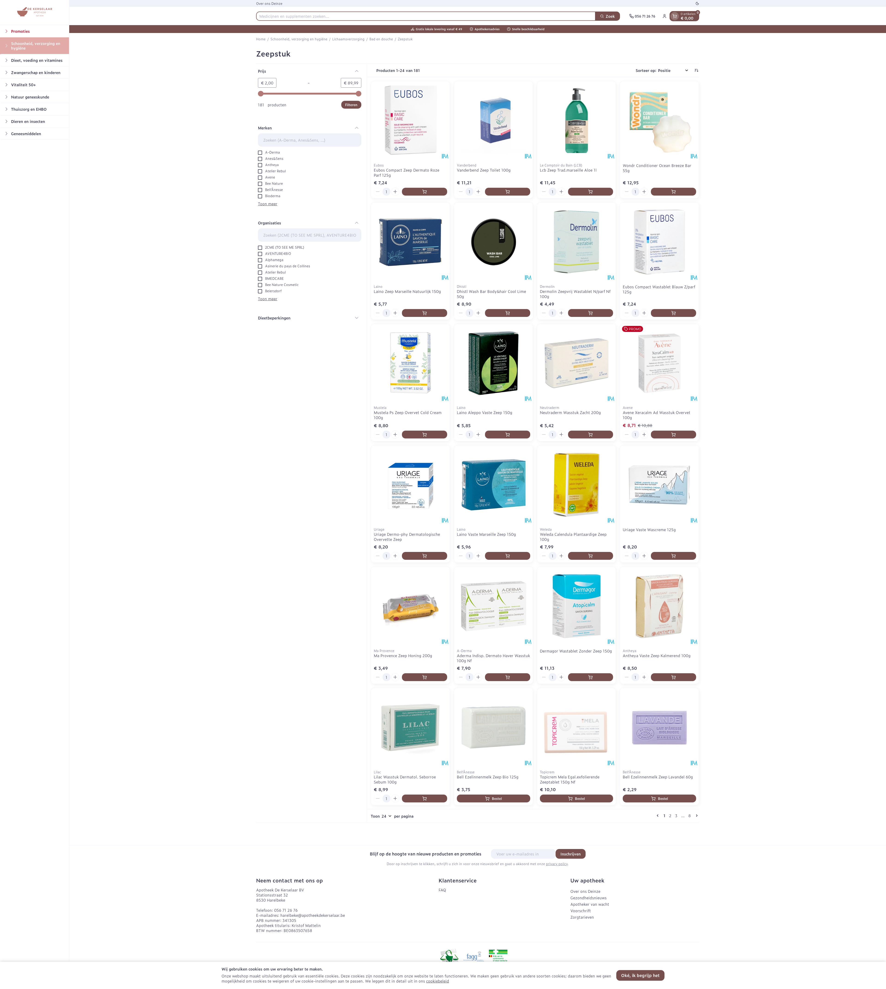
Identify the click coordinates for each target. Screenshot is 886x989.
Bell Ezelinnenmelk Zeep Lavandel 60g (658, 777)
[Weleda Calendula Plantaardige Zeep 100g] (576, 484)
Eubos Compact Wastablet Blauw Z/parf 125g (659, 289)
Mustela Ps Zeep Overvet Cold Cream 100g (408, 415)
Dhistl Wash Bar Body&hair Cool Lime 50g (491, 294)
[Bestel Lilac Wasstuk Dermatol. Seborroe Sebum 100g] (424, 798)
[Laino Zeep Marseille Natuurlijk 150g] (410, 242)
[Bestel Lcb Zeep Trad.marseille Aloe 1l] (590, 192)
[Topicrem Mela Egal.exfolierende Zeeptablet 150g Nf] (576, 727)
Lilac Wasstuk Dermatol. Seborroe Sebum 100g (405, 779)
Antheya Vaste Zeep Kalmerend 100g (657, 655)
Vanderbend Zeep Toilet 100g (484, 170)
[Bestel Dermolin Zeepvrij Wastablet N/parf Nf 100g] (590, 313)
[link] (658, 815)
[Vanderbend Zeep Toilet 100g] (493, 120)
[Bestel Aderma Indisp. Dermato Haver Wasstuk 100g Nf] (507, 677)
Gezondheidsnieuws (588, 897)
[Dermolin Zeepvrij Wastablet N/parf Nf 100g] (576, 242)
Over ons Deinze (269, 3)
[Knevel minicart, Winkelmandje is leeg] (674, 16)
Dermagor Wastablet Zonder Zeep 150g (576, 651)
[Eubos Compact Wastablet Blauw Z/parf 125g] (659, 242)
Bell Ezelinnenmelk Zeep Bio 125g (487, 777)
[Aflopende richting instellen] (696, 70)
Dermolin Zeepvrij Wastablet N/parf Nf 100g (575, 294)
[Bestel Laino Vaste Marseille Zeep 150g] (507, 556)
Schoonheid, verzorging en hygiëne (298, 39)
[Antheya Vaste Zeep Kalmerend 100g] (659, 606)
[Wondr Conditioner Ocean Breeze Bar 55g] (659, 120)
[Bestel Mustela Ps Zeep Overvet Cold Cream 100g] (424, 434)
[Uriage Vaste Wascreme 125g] (659, 484)
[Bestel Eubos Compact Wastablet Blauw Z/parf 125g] (673, 313)
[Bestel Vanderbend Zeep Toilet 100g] (507, 192)
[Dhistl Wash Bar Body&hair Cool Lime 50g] (493, 242)
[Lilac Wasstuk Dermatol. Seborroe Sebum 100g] (410, 727)
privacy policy (557, 863)
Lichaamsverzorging (348, 39)
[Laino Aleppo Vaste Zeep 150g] (493, 363)
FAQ (442, 889)
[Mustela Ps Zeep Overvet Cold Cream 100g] (410, 363)
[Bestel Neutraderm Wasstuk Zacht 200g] (590, 434)
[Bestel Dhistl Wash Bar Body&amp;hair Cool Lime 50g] (507, 313)
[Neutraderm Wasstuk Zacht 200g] (576, 363)
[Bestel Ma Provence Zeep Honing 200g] (424, 677)
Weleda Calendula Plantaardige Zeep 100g (573, 536)
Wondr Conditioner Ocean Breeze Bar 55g (657, 168)
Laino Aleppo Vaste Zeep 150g (484, 412)
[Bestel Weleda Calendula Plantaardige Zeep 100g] (590, 556)
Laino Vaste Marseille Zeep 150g (486, 534)
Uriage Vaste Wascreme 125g (649, 529)
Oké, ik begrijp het (640, 975)
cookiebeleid (437, 981)
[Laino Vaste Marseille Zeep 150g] (493, 484)
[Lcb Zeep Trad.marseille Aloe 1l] (576, 120)
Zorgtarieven (582, 917)
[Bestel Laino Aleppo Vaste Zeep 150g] (507, 434)
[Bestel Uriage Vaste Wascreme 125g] (673, 556)
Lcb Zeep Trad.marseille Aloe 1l (568, 170)
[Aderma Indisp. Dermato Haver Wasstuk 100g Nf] (493, 606)
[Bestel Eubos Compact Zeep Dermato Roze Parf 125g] (424, 192)
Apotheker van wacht (589, 904)
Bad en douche (381, 39)
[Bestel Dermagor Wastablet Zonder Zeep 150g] (590, 677)
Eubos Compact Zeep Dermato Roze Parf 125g (406, 172)
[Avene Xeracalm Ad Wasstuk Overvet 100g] (659, 363)
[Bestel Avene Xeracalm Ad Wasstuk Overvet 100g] (673, 434)
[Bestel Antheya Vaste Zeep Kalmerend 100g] (673, 677)
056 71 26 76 (286, 910)
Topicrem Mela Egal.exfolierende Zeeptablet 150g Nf (569, 779)
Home (261, 39)
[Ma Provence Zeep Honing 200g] (410, 606)
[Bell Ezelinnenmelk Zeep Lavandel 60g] (659, 727)
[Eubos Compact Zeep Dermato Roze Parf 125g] (410, 120)
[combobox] (426, 16)
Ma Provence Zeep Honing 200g (403, 655)
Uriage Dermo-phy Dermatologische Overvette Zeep (407, 536)
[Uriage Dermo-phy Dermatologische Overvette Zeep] (410, 484)
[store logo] (34, 12)
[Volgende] (696, 815)
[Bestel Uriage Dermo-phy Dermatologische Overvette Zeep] (424, 556)
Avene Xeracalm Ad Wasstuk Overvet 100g (656, 415)
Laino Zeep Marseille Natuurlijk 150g (407, 291)
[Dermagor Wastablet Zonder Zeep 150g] (576, 606)
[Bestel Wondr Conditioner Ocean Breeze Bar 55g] (673, 192)
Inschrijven (570, 854)
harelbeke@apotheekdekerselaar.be (312, 915)
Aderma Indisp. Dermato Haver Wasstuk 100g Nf (493, 658)
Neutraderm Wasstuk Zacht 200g (570, 412)
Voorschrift (580, 910)
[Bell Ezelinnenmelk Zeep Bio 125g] (493, 727)
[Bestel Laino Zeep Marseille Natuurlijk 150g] (424, 313)
